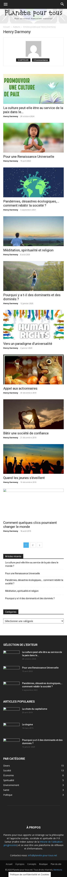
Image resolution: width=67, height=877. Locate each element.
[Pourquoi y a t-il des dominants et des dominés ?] (33, 276)
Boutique (43, 864)
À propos (19, 864)
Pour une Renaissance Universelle (28, 157)
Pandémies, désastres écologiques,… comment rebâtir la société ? (31, 203)
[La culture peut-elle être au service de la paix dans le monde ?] (33, 89)
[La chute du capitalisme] (11, 713)
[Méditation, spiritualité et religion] (33, 231)
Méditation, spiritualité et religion (28, 250)
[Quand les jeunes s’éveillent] (33, 459)
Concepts (31, 864)
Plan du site (56, 864)
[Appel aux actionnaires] (33, 369)
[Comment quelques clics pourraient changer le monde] (33, 504)
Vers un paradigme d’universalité (27, 344)
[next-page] (39, 545)
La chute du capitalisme (34, 709)
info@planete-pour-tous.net (42, 855)
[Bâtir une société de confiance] (33, 414)
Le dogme (27, 724)
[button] (5, 4)
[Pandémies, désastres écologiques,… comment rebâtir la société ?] (33, 182)
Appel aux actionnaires (20, 388)
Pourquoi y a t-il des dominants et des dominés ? (30, 598)
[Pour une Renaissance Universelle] (33, 138)
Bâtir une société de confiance (26, 433)
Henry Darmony (10, 116)
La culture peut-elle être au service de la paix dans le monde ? (31, 564)
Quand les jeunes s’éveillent (24, 478)
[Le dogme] (11, 728)
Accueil (6, 26)
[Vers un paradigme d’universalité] (33, 325)
